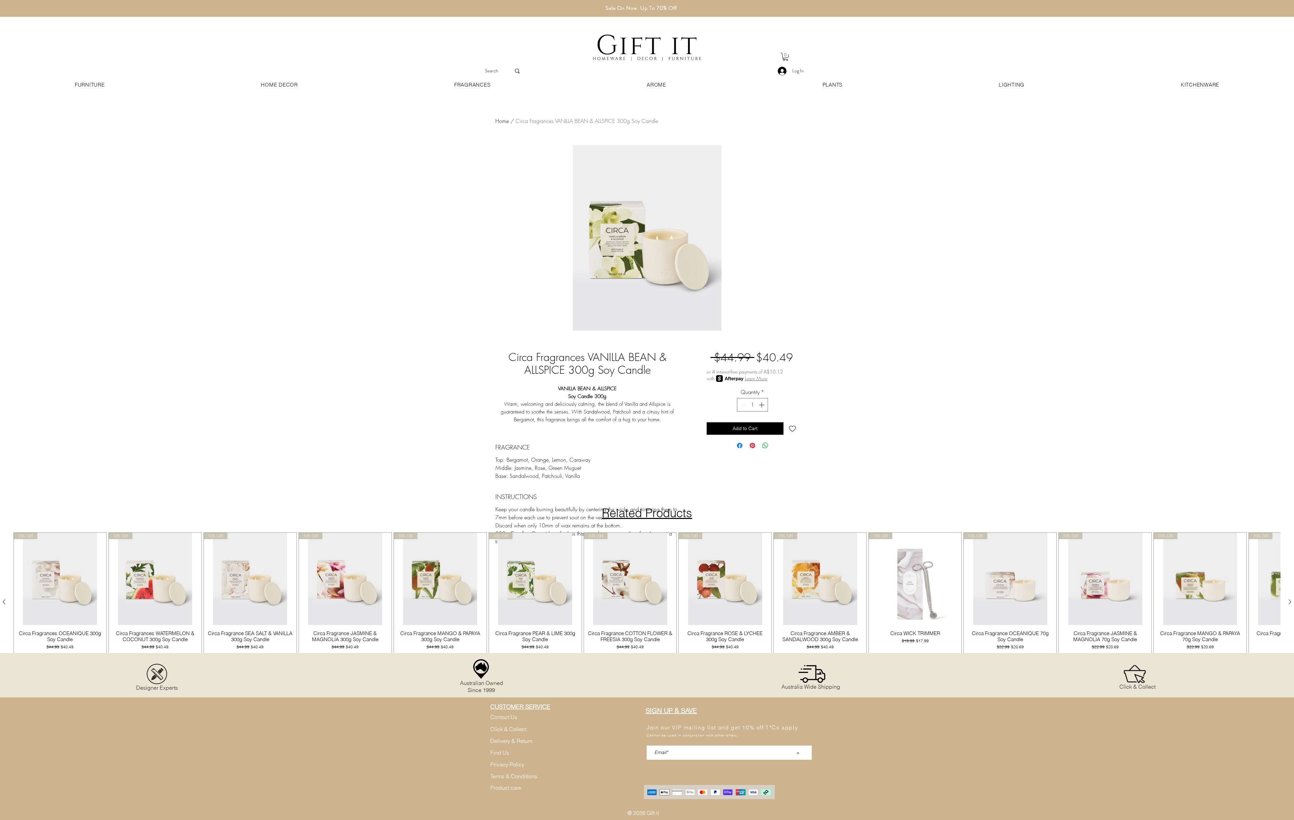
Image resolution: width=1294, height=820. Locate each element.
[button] (785, 57)
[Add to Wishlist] (792, 428)
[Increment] (762, 404)
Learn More (756, 378)
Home (502, 121)
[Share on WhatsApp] (765, 445)
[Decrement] (742, 404)
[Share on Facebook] (740, 445)
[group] (647, 601)
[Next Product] (1290, 602)
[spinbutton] (752, 404)
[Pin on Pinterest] (752, 445)
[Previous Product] (4, 602)
